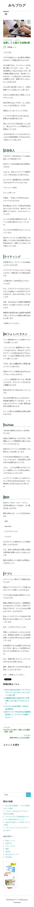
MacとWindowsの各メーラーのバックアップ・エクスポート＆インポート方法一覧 (18, 692)
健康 (7, 849)
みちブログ (17, 5)
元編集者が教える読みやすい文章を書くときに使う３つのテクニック (17, 701)
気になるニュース (11, 854)
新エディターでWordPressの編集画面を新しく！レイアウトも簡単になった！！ (18, 715)
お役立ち (17, 40)
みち (14, 47)
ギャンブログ (10, 846)
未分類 (7, 851)
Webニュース (10, 840)
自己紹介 (8, 857)
